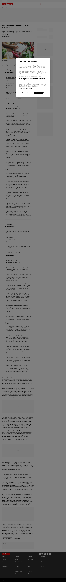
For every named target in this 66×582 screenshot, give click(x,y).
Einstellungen (28, 92)
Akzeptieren (38, 92)
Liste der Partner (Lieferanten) (25, 88)
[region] (33, 77)
